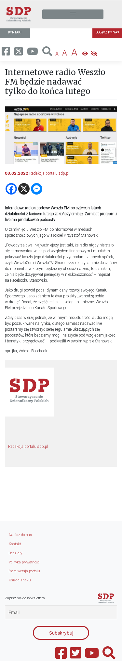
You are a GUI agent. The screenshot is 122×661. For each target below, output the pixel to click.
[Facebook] (11, 189)
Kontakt (15, 544)
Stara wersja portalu (24, 571)
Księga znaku (20, 580)
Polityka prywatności (24, 562)
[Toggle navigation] (72, 14)
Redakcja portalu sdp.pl (49, 173)
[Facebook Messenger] (36, 189)
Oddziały (15, 553)
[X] (24, 189)
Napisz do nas (20, 535)
